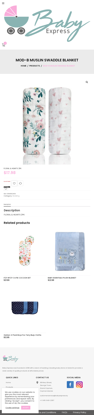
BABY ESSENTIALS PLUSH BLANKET (62, 278)
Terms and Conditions (45, 412)
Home (8, 382)
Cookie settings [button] (12, 408)
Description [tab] (7, 204)
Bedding (16, 196)
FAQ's (64, 412)
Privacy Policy (79, 412)
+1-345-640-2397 (47, 400)
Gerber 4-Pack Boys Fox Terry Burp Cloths (22, 335)
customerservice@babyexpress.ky (54, 395)
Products (9, 387)
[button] (87, 82)
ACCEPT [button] (26, 407)
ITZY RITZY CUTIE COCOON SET (17, 278)
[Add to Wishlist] (14, 184)
